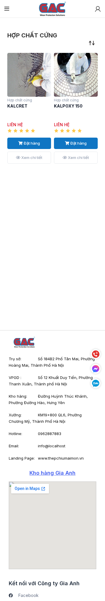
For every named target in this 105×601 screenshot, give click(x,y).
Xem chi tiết (31, 157)
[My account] (98, 9)
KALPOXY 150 (68, 105)
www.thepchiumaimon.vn (61, 458)
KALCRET (17, 105)
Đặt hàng (31, 143)
